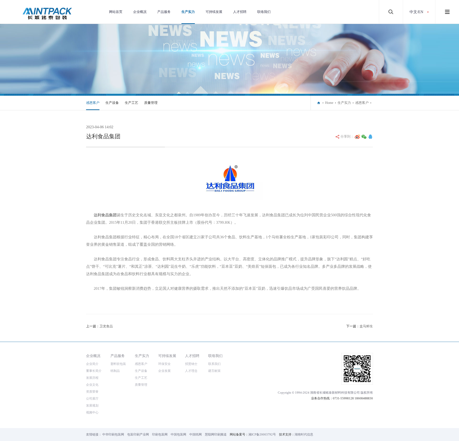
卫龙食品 (106, 326)
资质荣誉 (92, 391)
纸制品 (115, 371)
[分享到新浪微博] (357, 136)
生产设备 (112, 103)
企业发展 (164, 371)
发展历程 (92, 378)
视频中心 (92, 412)
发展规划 (92, 405)
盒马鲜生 (366, 326)
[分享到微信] (364, 136)
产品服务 (164, 12)
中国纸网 (195, 434)
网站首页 (115, 12)
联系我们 (214, 364)
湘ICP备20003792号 (262, 434)
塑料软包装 (118, 364)
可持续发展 (214, 12)
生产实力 (188, 12)
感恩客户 (92, 103)
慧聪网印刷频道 (216, 434)
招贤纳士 (191, 364)
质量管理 (151, 103)
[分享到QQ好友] (370, 136)
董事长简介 (94, 371)
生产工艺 (131, 103)
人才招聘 (239, 12)
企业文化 (92, 384)
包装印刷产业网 (138, 434)
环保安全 (164, 364)
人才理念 (191, 371)
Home (329, 103)
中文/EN (416, 12)
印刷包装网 (160, 434)
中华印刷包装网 (113, 434)
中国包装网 (178, 434)
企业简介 (92, 364)
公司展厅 (92, 398)
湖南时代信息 (304, 434)
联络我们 (264, 12)
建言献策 (214, 371)
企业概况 (140, 12)
